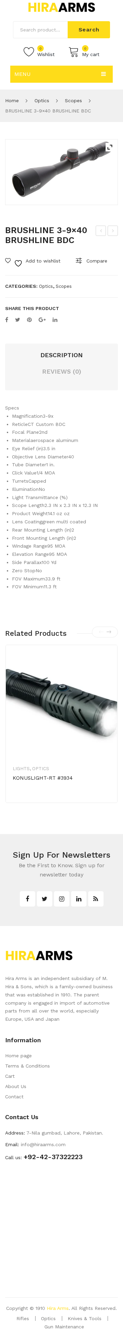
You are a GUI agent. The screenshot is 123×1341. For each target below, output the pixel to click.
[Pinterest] (29, 319)
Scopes (73, 100)
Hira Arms (58, 1308)
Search (89, 29)
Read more (36, 799)
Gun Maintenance (64, 1326)
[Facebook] (6, 319)
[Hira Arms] (61, 7)
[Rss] (96, 899)
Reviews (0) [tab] (61, 371)
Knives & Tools (84, 1318)
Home (12, 100)
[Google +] (42, 319)
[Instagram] (61, 899)
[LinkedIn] (55, 319)
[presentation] (101, 632)
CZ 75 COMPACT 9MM (101, 232)
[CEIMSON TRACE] (61, 172)
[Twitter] (17, 319)
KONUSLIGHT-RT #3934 (43, 778)
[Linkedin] (78, 899)
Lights (21, 768)
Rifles (22, 1318)
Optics (42, 100)
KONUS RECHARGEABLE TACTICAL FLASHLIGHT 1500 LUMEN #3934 (113, 232)
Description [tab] (61, 355)
